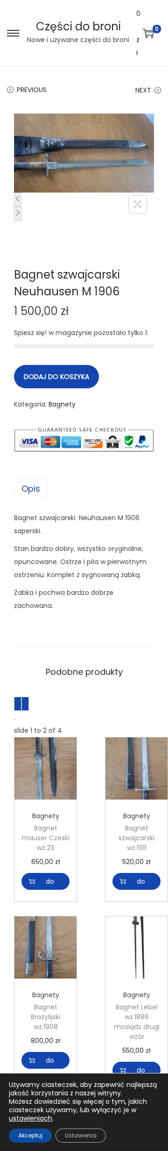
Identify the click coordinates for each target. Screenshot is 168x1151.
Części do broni (78, 26)
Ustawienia (81, 1135)
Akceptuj (30, 1135)
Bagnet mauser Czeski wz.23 (46, 837)
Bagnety (62, 404)
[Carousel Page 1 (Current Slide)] (14, 719)
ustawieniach (30, 1118)
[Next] (17, 214)
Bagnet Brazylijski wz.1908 (45, 1016)
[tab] (84, 488)
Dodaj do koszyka (56, 376)
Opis (30, 488)
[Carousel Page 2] (15, 719)
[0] (148, 33)
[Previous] (17, 200)
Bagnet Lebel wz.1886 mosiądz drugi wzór (137, 1021)
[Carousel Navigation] (84, 704)
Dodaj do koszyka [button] (50, 881)
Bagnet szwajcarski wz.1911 (136, 837)
